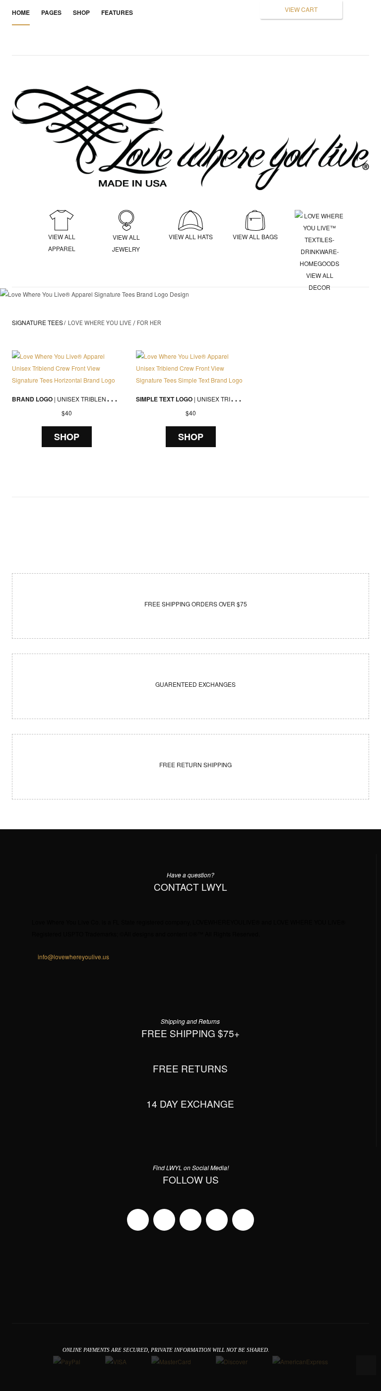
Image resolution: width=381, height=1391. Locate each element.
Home (21, 12)
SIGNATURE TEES (37, 322)
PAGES (51, 12)
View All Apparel (61, 242)
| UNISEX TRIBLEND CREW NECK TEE (87, 399)
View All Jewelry (126, 243)
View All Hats (191, 236)
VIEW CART (301, 9)
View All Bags (255, 236)
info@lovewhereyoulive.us (73, 956)
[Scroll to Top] (366, 1365)
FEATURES (117, 12)
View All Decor (319, 232)
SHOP (66, 436)
